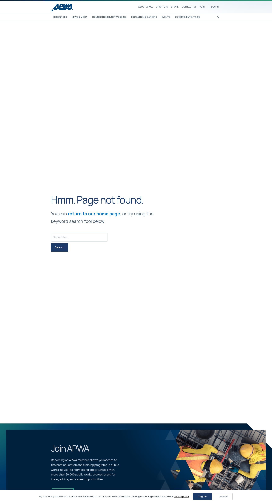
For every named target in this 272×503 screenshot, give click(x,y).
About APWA (145, 6)
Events (166, 16)
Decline (223, 496)
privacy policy (181, 496)
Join (202, 6)
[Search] (218, 16)
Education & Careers (144, 16)
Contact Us (189, 6)
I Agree (202, 496)
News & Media (79, 16)
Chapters (162, 6)
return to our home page (94, 214)
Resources (60, 16)
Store (174, 6)
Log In (215, 6)
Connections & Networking (109, 16)
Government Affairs (187, 16)
